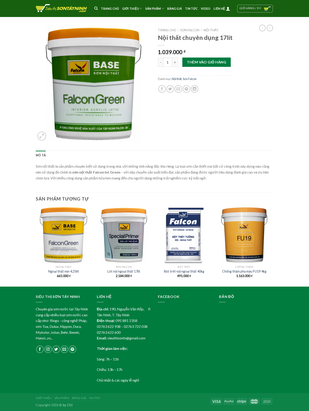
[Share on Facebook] (162, 89)
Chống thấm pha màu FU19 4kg (244, 271)
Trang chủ (110, 8)
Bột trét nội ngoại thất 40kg (184, 271)
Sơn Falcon (189, 30)
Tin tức (94, 398)
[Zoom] (41, 136)
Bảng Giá (79, 398)
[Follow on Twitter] (56, 349)
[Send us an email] (64, 349)
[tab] (41, 155)
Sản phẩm (153, 8)
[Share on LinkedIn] (194, 89)
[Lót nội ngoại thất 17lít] (124, 235)
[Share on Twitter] (170, 89)
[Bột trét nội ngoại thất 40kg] (184, 235)
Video (205, 8)
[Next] (272, 246)
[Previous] (36, 246)
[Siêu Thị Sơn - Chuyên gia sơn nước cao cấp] (62, 8)
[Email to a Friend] (178, 89)
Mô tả (41, 155)
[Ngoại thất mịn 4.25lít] (64, 235)
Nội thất (211, 30)
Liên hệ (219, 8)
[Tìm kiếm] (96, 8)
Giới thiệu (44, 398)
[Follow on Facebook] (40, 349)
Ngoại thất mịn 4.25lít (63, 271)
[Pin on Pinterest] (186, 89)
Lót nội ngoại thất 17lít (123, 271)
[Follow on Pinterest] (72, 349)
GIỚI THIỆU (130, 8)
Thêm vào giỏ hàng (206, 62)
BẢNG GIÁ (174, 8)
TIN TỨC (191, 8)
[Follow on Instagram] (48, 349)
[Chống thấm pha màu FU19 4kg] (244, 235)
